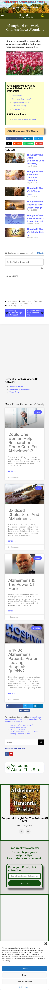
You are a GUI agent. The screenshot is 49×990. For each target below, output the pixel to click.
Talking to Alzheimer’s (18, 729)
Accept (24, 968)
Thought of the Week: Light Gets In (35, 232)
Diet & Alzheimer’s (19, 106)
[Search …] (42, 16)
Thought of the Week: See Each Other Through (35, 204)
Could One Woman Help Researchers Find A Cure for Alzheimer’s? (23, 442)
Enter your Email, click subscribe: (22, 869)
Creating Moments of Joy (20, 734)
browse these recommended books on (23, 719)
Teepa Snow (15, 392)
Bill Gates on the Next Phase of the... (34, 313)
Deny (24, 975)
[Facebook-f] (7, 754)
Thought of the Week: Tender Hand (35, 191)
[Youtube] (11, 754)
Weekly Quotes (16, 305)
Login (41, 253)
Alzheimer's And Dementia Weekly (24, 1)
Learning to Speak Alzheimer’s (21, 725)
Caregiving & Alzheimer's (20, 389)
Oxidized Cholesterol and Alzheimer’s (23, 514)
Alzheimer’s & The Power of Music (21, 584)
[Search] (41, 742)
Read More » (12, 471)
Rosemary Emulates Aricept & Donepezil (15, 313)
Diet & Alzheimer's (17, 386)
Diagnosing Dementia (20, 102)
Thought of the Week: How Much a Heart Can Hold (35, 218)
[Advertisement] (24, 350)
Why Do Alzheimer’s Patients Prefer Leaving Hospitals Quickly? (22, 660)
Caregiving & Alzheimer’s (21, 99)
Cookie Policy (23, 987)
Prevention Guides (19, 109)
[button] (45, 943)
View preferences (24, 981)
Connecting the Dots (18, 727)
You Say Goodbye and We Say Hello (24, 732)
